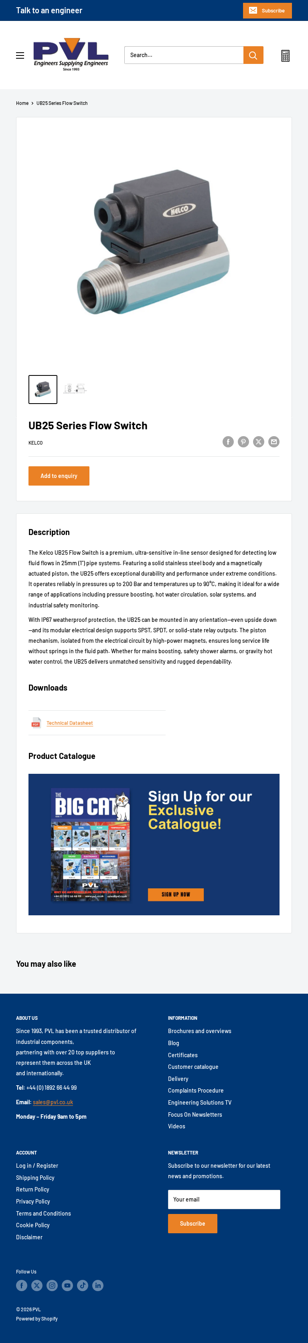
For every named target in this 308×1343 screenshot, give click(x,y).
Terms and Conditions (43, 1213)
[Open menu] (20, 55)
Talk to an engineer (49, 10)
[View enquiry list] (285, 57)
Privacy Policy (33, 1201)
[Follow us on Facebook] (21, 1285)
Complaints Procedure (196, 1090)
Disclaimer (29, 1237)
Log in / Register (37, 1165)
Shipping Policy (35, 1177)
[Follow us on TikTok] (82, 1285)
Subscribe (273, 10)
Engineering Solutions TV (199, 1102)
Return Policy (32, 1189)
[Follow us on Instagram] (52, 1285)
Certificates (183, 1055)
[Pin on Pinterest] (243, 441)
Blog (173, 1043)
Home (22, 103)
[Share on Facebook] (228, 441)
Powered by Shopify (37, 1318)
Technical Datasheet (70, 723)
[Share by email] (274, 441)
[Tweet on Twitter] (258, 441)
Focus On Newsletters (195, 1114)
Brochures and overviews (199, 1030)
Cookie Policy (33, 1225)
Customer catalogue (193, 1066)
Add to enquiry (59, 475)
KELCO (35, 442)
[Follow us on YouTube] (67, 1285)
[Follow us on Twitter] (37, 1285)
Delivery (178, 1078)
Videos (176, 1126)
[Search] (253, 55)
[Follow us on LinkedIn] (97, 1285)
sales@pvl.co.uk (53, 1102)
